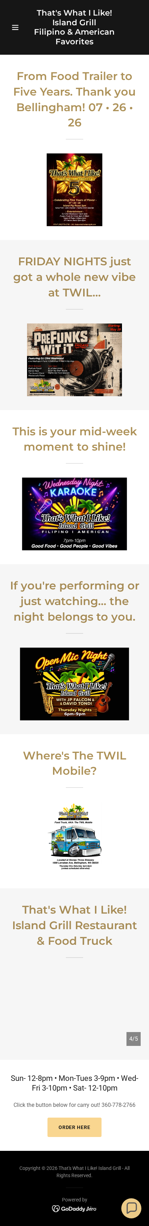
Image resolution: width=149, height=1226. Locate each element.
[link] (74, 42)
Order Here (75, 1127)
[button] (18, 27)
